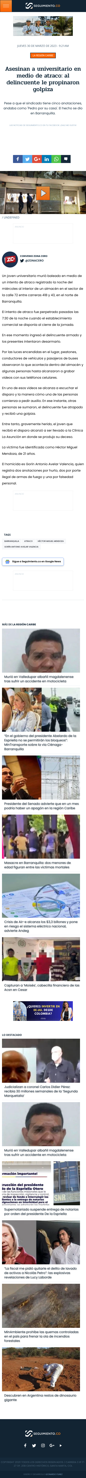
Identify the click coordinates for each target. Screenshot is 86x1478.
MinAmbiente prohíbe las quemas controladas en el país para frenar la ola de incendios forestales (41, 1336)
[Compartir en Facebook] (18, 159)
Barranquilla (11, 541)
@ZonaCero (34, 261)
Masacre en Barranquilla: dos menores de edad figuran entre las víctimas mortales (37, 864)
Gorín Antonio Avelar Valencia (21, 546)
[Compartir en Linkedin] (46, 159)
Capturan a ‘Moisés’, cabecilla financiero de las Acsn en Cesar (41, 987)
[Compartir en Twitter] (27, 159)
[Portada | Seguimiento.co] (43, 1433)
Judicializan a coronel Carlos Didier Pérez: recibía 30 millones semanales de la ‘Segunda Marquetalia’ (41, 1091)
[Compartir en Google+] (37, 159)
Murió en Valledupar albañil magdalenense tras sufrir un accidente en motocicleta (38, 678)
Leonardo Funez (54, 1474)
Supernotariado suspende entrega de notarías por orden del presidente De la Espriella (41, 1211)
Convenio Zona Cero (33, 256)
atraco (28, 541)
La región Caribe (43, 55)
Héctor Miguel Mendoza (51, 541)
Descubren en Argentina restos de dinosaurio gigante (40, 1397)
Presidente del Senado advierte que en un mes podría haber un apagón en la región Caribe (41, 805)
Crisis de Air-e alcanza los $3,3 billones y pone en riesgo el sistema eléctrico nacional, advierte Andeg (41, 926)
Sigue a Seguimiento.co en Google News (36, 561)
